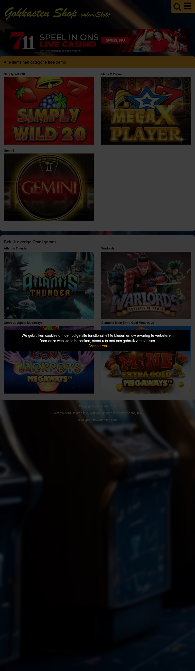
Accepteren (97, 345)
